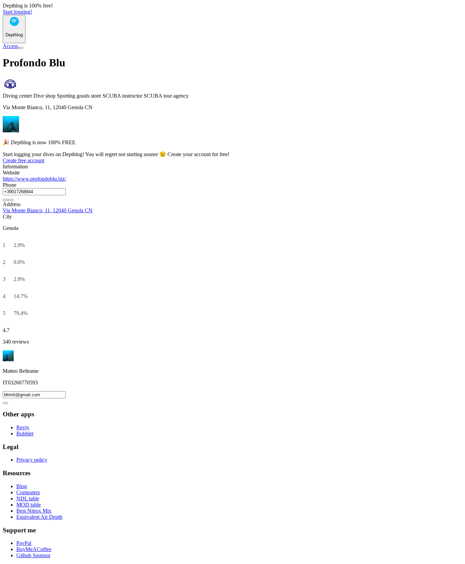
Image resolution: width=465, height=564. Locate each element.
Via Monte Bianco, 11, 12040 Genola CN (48, 210)
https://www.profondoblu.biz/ (34, 179)
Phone (9, 185)
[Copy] (5, 200)
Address (11, 204)
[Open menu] (20, 48)
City (7, 216)
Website (11, 173)
